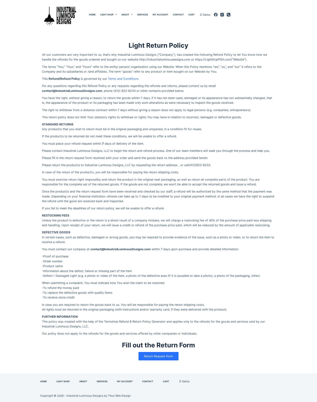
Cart (191, 14)
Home (92, 14)
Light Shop (107, 14)
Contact (178, 14)
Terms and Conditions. (123, 78)
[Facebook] (216, 14)
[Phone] (228, 14)
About (125, 14)
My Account (160, 14)
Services (142, 14)
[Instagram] (222, 14)
